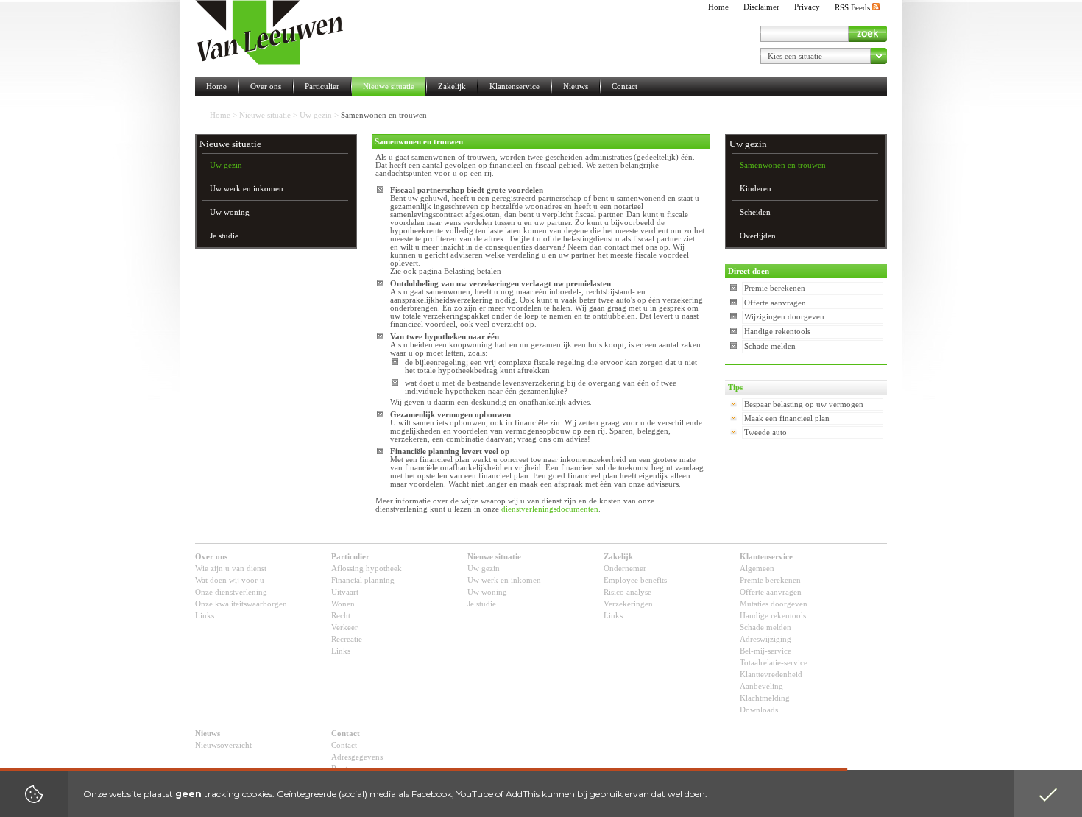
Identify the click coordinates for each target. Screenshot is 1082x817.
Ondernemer (625, 569)
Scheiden (755, 212)
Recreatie (346, 639)
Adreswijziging (765, 639)
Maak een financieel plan (787, 418)
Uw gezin (316, 115)
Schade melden (770, 346)
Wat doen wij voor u (229, 580)
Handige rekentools (777, 332)
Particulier (322, 86)
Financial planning (363, 580)
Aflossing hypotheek (366, 569)
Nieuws (575, 86)
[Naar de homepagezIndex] (269, 32)
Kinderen (755, 189)
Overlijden (758, 236)
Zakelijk (452, 86)
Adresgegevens (357, 757)
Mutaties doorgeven (773, 604)
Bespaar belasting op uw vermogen (803, 404)
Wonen (343, 604)
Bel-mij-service (765, 651)
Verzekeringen (628, 604)
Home (718, 7)
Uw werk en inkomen (246, 189)
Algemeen (757, 569)
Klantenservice (514, 86)
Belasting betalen (472, 271)
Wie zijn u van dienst (230, 569)
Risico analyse (627, 592)
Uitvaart (344, 592)
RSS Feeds (853, 8)
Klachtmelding (765, 698)
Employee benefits (635, 580)
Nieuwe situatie (388, 86)
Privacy (807, 7)
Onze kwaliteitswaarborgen (241, 604)
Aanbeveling (761, 686)
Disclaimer (761, 7)
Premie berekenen (774, 288)
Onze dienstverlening (231, 592)
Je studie (224, 236)
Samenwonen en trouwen (783, 165)
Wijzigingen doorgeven (784, 317)
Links (204, 616)
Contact (624, 86)
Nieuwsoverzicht (223, 745)
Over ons (265, 86)
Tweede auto (765, 432)
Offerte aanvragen (775, 303)
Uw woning (230, 212)
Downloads (759, 710)
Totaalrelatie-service (773, 663)
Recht (340, 616)
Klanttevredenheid (771, 675)
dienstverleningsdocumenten (549, 509)
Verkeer (344, 627)
